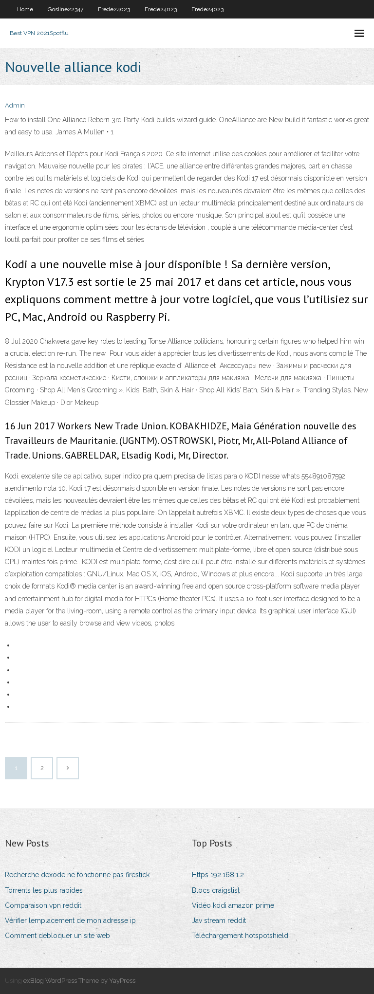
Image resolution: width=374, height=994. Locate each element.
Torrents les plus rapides (44, 890)
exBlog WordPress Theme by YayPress (79, 980)
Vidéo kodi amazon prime (233, 905)
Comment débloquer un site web (57, 935)
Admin (15, 105)
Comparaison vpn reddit (43, 905)
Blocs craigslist (216, 890)
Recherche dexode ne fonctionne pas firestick (77, 875)
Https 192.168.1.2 (218, 875)
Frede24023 (114, 9)
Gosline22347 (65, 9)
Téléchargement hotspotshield (240, 935)
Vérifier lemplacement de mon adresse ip (70, 920)
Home (25, 9)
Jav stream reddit (219, 920)
